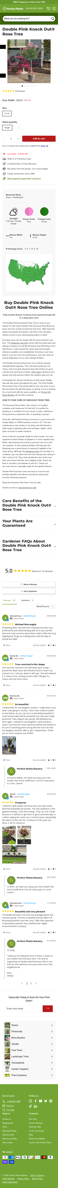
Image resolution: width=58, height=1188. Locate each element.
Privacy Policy (23, 1179)
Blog (31, 1135)
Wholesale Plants (9, 1131)
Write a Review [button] (30, 584)
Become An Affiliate (37, 1139)
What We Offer (35, 1127)
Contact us (6, 1119)
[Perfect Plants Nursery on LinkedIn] (35, 1106)
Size (4, 108)
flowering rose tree (19, 343)
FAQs (4, 1127)
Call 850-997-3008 (34, 8)
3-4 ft (7, 113)
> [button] (36, 983)
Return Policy (37, 1179)
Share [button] (7, 645)
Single (7, 127)
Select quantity (9, 122)
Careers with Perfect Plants (40, 1142)
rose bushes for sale (27, 487)
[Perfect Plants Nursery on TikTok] (30, 1106)
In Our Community (36, 1131)
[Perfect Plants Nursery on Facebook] (35, 1101)
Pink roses (36, 372)
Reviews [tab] (7, 600)
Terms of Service (37, 1175)
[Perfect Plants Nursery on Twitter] (45, 1101)
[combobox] (29, 19)
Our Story (33, 1119)
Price (4, 100)
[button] (49, 645)
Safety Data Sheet (9, 1182)
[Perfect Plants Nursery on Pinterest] (50, 1101)
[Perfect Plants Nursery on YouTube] (40, 1101)
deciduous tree (32, 451)
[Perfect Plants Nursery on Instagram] (30, 1101)
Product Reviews (36, 1123)
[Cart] (48, 8)
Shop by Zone (8, 1135)
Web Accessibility (9, 1139)
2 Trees (18, 127)
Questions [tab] (25, 600)
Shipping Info (7, 1123)
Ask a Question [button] (30, 591)
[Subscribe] (48, 1008)
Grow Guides (7, 1142)
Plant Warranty (8, 1179)
